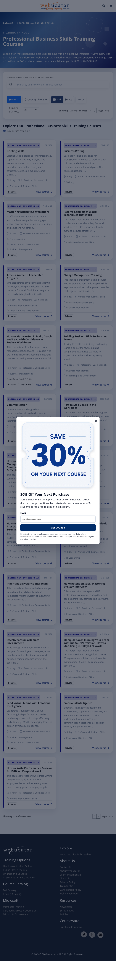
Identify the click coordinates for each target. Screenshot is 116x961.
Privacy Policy (84, 536)
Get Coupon (58, 527)
